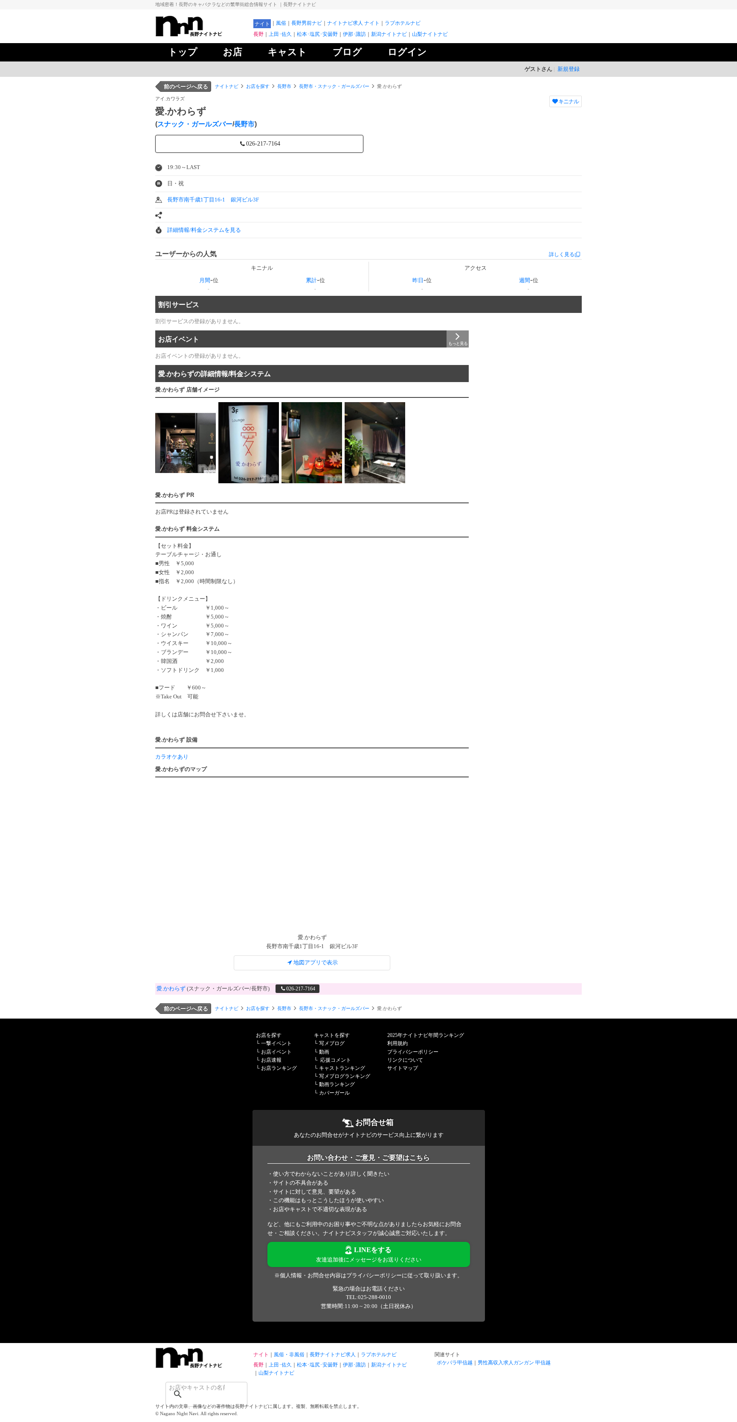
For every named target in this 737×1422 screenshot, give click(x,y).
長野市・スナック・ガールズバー (334, 86)
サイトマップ (402, 1068)
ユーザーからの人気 (186, 253)
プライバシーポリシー (412, 1052)
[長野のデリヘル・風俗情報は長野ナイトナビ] (202, 1366)
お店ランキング (279, 1068)
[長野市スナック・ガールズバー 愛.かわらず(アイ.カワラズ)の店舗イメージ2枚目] (248, 442)
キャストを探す (332, 1035)
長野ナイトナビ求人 (333, 1355)
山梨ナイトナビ (430, 34)
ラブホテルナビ (403, 23)
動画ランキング (337, 1084)
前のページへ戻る (186, 86)
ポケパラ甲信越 (455, 1363)
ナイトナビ (226, 86)
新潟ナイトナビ (389, 34)
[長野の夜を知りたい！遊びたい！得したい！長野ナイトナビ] (202, 34)
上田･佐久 (280, 34)
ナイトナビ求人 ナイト (353, 23)
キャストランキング (342, 1068)
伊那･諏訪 (354, 34)
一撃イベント (276, 1043)
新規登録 (568, 69)
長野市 (284, 86)
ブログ (347, 52)
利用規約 (397, 1043)
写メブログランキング (344, 1076)
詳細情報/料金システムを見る (204, 230)
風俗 (281, 23)
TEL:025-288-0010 (368, 1297)
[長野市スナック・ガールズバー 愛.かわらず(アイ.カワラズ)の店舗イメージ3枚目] (311, 442)
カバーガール (334, 1093)
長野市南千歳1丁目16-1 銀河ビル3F (213, 199)
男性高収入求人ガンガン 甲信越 (514, 1363)
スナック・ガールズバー (194, 124)
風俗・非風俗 (289, 1355)
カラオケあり (172, 756)
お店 (232, 52)
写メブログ (332, 1043)
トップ (182, 52)
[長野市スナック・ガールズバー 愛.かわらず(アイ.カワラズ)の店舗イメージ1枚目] (185, 442)
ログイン (407, 52)
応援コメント (335, 1060)
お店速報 (271, 1060)
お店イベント (178, 339)
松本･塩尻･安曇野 (317, 34)
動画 (324, 1052)
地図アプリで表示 (315, 962)
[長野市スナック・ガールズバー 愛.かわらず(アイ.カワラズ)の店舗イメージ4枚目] (375, 442)
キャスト (287, 52)
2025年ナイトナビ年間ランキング (425, 1035)
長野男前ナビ (306, 23)
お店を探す (258, 86)
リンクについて (405, 1060)
